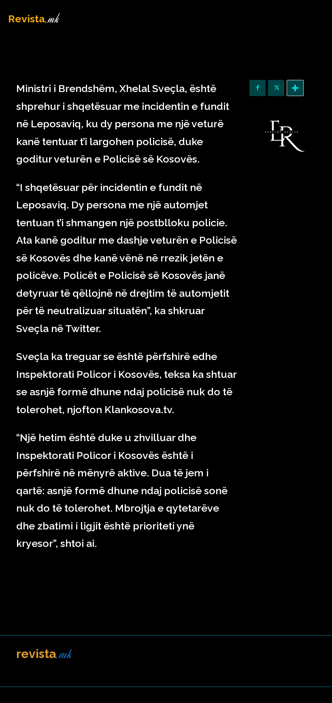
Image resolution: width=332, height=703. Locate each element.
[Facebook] (257, 88)
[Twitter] (276, 88)
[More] (295, 88)
